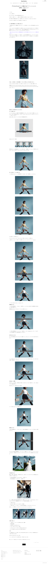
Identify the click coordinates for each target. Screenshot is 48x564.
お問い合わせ (26, 550)
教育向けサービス (3, 556)
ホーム (2, 550)
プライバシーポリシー (27, 551)
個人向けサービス (3, 555)
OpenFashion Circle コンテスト (17, 550)
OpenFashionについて (4, 551)
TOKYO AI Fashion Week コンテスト (17, 551)
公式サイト (20, 20)
